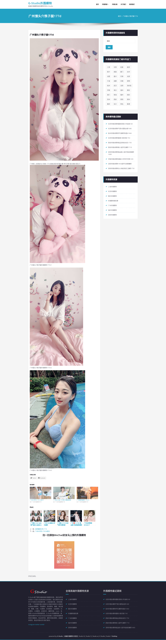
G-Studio (60, 636)
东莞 (115, 67)
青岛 (121, 104)
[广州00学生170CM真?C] (40, 493)
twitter (37, 624)
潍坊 (128, 90)
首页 (97, 4)
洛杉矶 (129, 85)
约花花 (75, 636)
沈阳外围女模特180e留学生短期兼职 (120, 164)
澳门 (108, 95)
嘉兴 (115, 76)
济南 (108, 90)
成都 (115, 81)
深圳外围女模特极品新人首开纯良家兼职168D (120, 627)
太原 (128, 76)
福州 (121, 95)
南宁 (108, 72)
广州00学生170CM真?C (37, 500)
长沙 (115, 104)
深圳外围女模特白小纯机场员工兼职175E (121, 168)
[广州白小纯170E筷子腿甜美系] (64, 493)
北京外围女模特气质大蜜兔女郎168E (120, 128)
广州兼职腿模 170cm (83, 500)
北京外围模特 (112, 191)
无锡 (121, 81)
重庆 (108, 104)
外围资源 (104, 4)
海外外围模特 (112, 210)
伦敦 (121, 67)
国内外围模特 (112, 196)
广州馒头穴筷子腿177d (130, 16)
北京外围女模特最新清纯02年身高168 (120, 124)
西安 (115, 99)
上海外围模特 (112, 187)
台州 (128, 72)
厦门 (121, 72)
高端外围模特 (68, 636)
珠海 (115, 95)
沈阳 (121, 85)
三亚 (108, 67)
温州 (121, 90)
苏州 (108, 99)
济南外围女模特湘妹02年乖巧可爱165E (120, 159)
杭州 (108, 85)
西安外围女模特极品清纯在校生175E (120, 143)
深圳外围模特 (112, 215)
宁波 (108, 81)
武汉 (115, 85)
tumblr (42, 624)
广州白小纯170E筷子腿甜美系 (62, 500)
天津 (121, 76)
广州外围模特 (112, 205)
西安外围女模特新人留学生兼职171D (120, 147)
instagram (31, 624)
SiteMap (114, 636)
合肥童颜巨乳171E (41, 529)
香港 (128, 104)
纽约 (128, 95)
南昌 (115, 72)
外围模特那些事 (113, 201)
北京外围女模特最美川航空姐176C (119, 138)
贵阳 (121, 99)
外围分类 (114, 4)
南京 (128, 67)
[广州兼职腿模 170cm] (87, 493)
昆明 (128, 81)
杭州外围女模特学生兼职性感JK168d (120, 133)
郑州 (128, 99)
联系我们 (132, 4)
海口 (115, 90)
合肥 (108, 76)
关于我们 (123, 4)
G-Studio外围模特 (40, 3)
